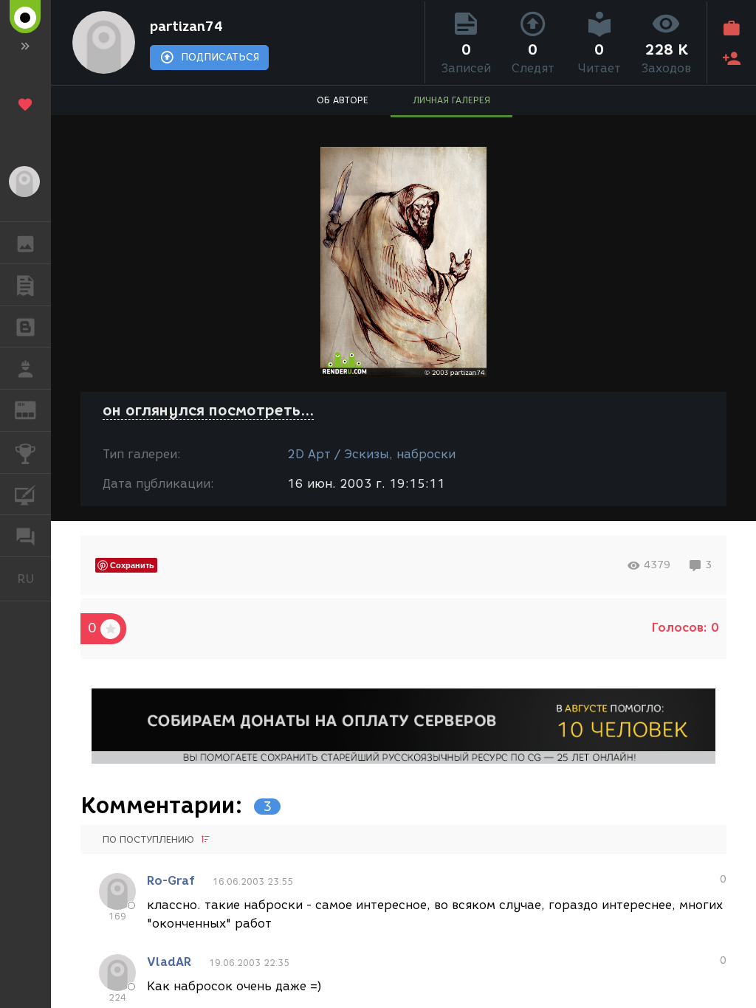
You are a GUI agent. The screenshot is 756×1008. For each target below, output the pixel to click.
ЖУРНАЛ (34, 409)
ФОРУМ (25, 535)
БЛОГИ (25, 327)
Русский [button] (34, 578)
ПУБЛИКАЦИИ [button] (25, 284)
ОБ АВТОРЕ (342, 100)
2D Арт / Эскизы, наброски (371, 454)
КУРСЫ (25, 494)
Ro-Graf (171, 881)
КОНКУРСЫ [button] (25, 452)
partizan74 (186, 26)
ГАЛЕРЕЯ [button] (25, 242)
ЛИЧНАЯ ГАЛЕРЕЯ (451, 100)
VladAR (169, 962)
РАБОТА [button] (25, 368)
